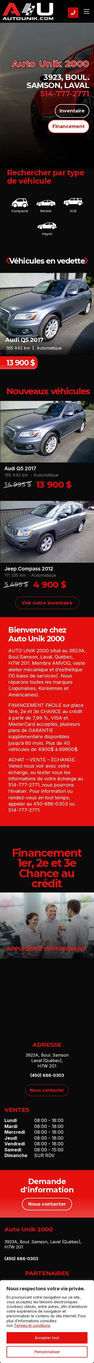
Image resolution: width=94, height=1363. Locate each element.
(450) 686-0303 (47, 1075)
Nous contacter (47, 1090)
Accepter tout (47, 1337)
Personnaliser (47, 1351)
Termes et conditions (32, 1325)
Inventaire (72, 110)
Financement (68, 126)
